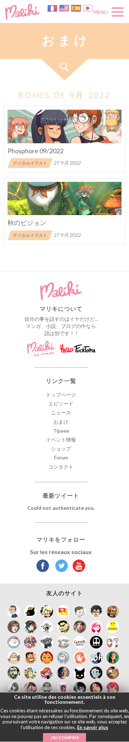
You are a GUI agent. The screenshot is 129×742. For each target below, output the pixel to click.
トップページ (61, 395)
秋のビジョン (27, 222)
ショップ (61, 448)
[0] (64, 126)
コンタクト (60, 467)
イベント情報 (61, 440)
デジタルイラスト (30, 163)
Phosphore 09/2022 (35, 151)
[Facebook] (43, 566)
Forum (61, 457)
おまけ (60, 422)
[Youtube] (77, 566)
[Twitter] (59, 566)
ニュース (61, 412)
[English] (65, 8)
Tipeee (61, 431)
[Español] (76, 8)
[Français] (53, 8)
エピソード (60, 403)
